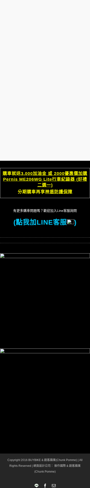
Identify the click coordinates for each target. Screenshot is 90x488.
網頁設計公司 (42, 466)
